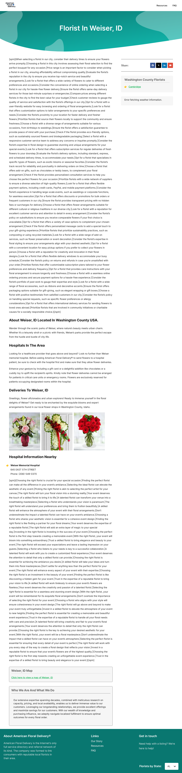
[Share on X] (158, 65)
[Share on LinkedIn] (164, 65)
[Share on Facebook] (152, 65)
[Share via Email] (170, 65)
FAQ (175, 5)
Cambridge (135, 86)
